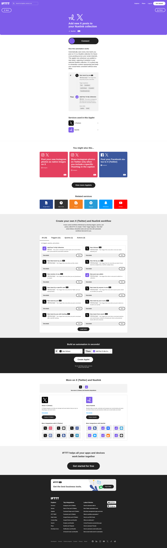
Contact (75, 541)
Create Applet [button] (83, 359)
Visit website (45, 412)
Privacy (81, 541)
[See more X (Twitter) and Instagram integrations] (48, 428)
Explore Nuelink (93, 417)
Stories (52, 508)
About (85, 541)
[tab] (44, 238)
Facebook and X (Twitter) (69, 514)
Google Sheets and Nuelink (70, 520)
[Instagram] (100, 541)
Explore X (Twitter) (48, 417)
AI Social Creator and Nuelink (70, 531)
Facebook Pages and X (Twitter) (71, 511)
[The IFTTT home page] (5, 3)
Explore (137, 3)
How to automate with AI (90, 505)
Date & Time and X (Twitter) (70, 508)
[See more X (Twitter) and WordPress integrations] (74, 435)
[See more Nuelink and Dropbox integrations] (105, 428)
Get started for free (83, 466)
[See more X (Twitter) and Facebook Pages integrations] (74, 428)
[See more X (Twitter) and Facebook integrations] (48, 435)
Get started (159, 3)
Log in (150, 3)
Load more (83, 329)
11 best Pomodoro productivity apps (93, 523)
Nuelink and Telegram (68, 525)
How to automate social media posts (93, 528)
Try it (79, 255)
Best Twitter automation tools (91, 508)
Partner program (68, 541)
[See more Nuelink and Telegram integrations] (119, 428)
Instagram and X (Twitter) (69, 505)
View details (46, 255)
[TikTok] (111, 541)
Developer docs (55, 528)
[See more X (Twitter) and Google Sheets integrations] (61, 435)
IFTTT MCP (53, 514)
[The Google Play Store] (111, 506)
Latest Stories (88, 502)
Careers (60, 541)
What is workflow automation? (91, 514)
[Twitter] (107, 541)
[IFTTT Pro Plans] (79, 31)
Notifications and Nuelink (69, 528)
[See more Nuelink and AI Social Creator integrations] (105, 435)
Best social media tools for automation (93, 531)
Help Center (54, 517)
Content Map (54, 520)
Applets (53, 511)
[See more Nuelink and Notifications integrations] (92, 435)
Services (53, 505)
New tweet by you (85, 75)
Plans (143, 3)
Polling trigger (95, 249)
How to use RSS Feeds (89, 517)
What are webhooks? (89, 520)
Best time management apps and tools (93, 511)
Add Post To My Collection (88, 97)
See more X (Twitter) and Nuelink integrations (83, 390)
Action (50, 249)
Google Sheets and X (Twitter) (70, 517)
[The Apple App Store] (111, 502)
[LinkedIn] (96, 541)
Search (52, 523)
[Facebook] (93, 541)
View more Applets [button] (83, 185)
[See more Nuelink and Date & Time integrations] (119, 435)
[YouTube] (104, 541)
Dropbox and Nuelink (68, 523)
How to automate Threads (90, 525)
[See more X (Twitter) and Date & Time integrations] (61, 428)
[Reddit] (115, 541)
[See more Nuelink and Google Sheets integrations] (92, 428)
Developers (54, 541)
